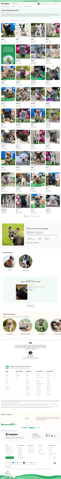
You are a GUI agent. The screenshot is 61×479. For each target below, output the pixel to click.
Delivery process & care (28, 6)
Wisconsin (27, 395)
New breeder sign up (31, 449)
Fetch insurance (20, 453)
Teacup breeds (42, 334)
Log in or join (20, 447)
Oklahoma (17, 377)
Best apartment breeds (25, 334)
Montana (6, 379)
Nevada (6, 381)
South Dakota (28, 393)
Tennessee (48, 391)
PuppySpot (2, 430)
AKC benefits (20, 451)
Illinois (27, 373)
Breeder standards (31, 451)
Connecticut (38, 373)
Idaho (6, 377)
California (6, 373)
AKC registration (20, 449)
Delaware (38, 375)
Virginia (48, 393)
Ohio (27, 391)
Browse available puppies (6, 6)
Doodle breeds (10, 334)
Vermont (37, 395)
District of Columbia (39, 377)
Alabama (48, 373)
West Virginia (49, 395)
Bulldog (9, 270)
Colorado (6, 375)
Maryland (38, 381)
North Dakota (28, 389)
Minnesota (28, 383)
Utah (6, 385)
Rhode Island (38, 393)
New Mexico (18, 375)
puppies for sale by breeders (24, 368)
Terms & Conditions (42, 453)
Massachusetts (39, 383)
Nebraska (27, 387)
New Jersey (38, 387)
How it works (19, 6)
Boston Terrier (26, 270)
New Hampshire (39, 385)
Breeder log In (30, 447)
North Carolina (49, 387)
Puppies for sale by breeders (9, 430)
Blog (49, 455)
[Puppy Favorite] (14, 24)
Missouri (27, 385)
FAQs (39, 451)
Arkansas (48, 375)
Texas (17, 379)
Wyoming (7, 389)
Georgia (48, 379)
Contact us (40, 447)
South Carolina (49, 389)
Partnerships (20, 455)
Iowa (27, 377)
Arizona (17, 373)
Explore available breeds (9, 450)
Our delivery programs (52, 453)
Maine (37, 379)
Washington (7, 387)
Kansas (27, 379)
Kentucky (48, 381)
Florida (48, 377)
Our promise (50, 451)
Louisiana (48, 383)
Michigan (27, 381)
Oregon (6, 383)
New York (38, 389)
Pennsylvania (38, 391)
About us (13, 6)
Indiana (27, 375)
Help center (40, 449)
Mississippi (48, 385)
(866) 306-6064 (37, 435)
